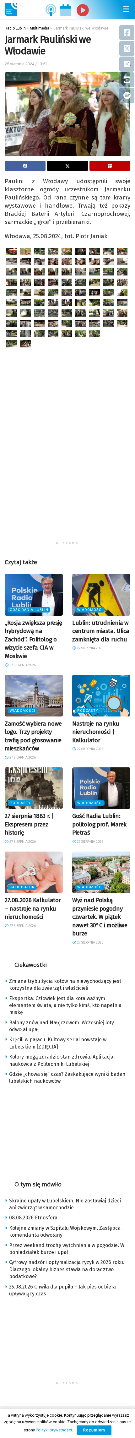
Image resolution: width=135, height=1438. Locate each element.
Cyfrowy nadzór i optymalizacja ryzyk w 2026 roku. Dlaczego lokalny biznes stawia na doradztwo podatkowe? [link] (66, 1269)
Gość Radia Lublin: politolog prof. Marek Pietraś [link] (99, 824)
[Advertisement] (67, 470)
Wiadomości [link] (90, 610)
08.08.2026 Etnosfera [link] (33, 1218)
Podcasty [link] (87, 711)
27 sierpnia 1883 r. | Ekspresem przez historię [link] (29, 824)
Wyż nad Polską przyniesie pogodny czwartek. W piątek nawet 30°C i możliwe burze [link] (99, 916)
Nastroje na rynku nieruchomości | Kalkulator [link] (95, 732)
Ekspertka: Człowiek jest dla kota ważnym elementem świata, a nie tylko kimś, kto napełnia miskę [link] (65, 1005)
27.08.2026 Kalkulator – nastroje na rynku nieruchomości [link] (33, 908)
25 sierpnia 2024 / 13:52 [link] (26, 64)
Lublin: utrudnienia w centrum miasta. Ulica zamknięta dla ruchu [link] (100, 631)
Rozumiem (94, 1430)
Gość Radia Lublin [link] (29, 610)
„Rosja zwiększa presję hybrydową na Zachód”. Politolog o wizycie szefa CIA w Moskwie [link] (33, 639)
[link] (11, 9)
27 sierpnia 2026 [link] (22, 665)
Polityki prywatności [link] (54, 1430)
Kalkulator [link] (22, 887)
